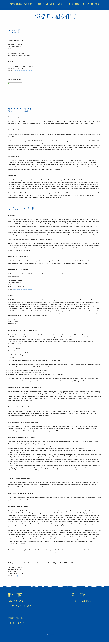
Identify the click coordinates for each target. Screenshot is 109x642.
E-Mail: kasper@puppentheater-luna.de (19, 605)
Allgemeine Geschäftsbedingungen (18, 623)
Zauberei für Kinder (63, 4)
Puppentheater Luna (16, 4)
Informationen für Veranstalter (82, 4)
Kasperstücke (28, 4)
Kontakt (97, 4)
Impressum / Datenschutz (15, 618)
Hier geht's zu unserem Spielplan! (82, 600)
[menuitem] (97, 4)
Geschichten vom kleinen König (45, 4)
